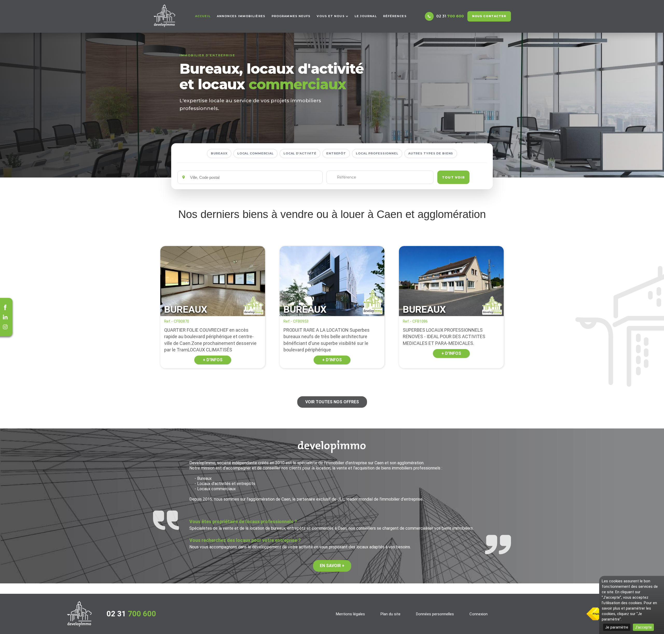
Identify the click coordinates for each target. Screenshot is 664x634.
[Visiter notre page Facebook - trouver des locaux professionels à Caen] (5, 307)
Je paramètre (616, 627)
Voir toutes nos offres (332, 401)
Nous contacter (489, 16)
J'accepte (643, 627)
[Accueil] (164, 16)
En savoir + (332, 565)
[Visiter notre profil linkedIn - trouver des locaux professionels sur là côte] (5, 317)
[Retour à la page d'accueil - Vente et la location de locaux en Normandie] (79, 614)
